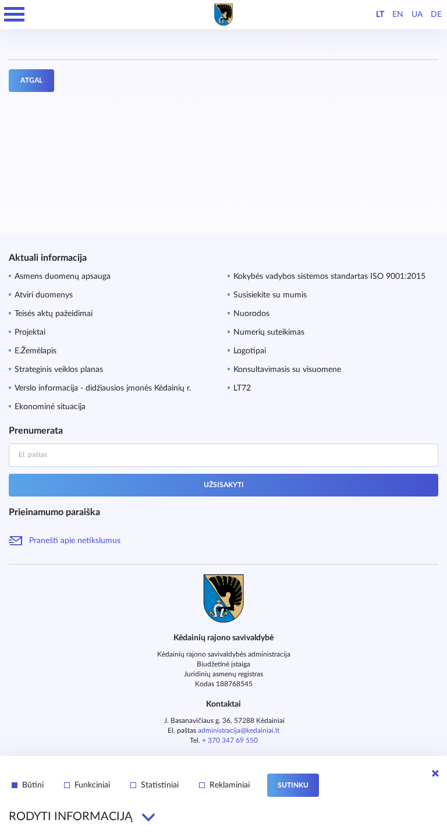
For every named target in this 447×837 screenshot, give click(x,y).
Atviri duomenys (44, 295)
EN (397, 14)
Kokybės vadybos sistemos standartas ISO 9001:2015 (329, 276)
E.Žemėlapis (35, 351)
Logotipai (249, 351)
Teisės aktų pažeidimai (54, 314)
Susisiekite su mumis (270, 295)
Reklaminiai (230, 785)
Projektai (30, 332)
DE (436, 14)
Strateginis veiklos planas (59, 370)
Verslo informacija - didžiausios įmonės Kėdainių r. (103, 388)
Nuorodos (251, 314)
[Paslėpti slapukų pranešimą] (435, 773)
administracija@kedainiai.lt (238, 730)
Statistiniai (160, 785)
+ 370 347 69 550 (230, 740)
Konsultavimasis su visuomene (287, 370)
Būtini (33, 785)
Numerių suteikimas (268, 332)
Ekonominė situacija (50, 407)
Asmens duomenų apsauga (63, 276)
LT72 (242, 388)
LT (380, 14)
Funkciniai (92, 785)
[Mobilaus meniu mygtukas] (14, 14)
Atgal (31, 80)
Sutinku (293, 785)
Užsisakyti (224, 484)
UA (417, 14)
